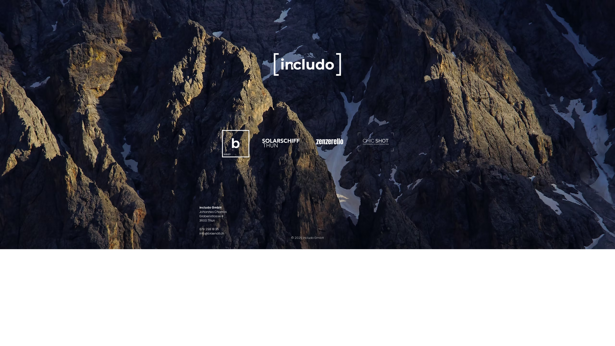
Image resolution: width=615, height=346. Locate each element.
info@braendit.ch (211, 233)
